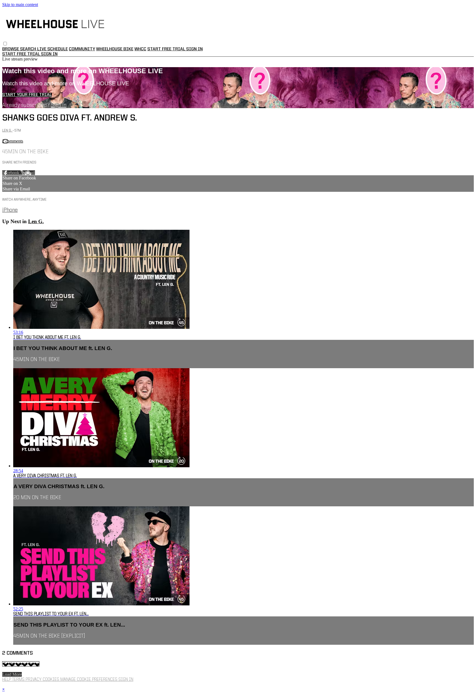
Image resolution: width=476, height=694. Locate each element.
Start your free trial (27, 95)
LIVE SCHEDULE (52, 49)
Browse (11, 49)
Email (30, 172)
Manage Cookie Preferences (89, 679)
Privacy (34, 679)
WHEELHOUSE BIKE (114, 49)
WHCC (140, 49)
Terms (19, 679)
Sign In (49, 54)
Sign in (194, 49)
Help (7, 679)
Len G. (7, 130)
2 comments (12, 141)
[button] (5, 43)
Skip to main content (20, 4)
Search (28, 49)
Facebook (11, 172)
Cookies (51, 679)
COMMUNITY (82, 49)
